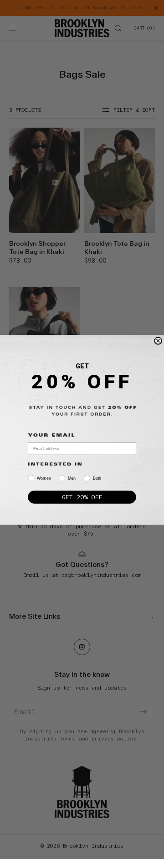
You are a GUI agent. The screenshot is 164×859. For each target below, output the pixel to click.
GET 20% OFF (82, 497)
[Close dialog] (158, 340)
